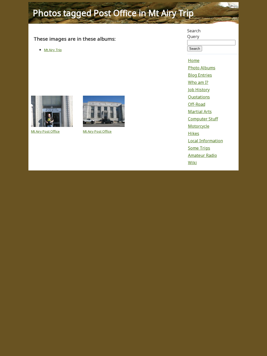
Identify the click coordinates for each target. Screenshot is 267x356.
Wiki (192, 162)
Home (193, 60)
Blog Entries (200, 75)
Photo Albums (201, 68)
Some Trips (199, 148)
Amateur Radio (202, 155)
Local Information (205, 141)
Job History (199, 90)
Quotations (199, 97)
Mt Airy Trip (53, 49)
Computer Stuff (203, 119)
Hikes (193, 133)
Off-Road (196, 104)
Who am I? (198, 82)
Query (193, 36)
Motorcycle (198, 126)
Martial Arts (200, 111)
